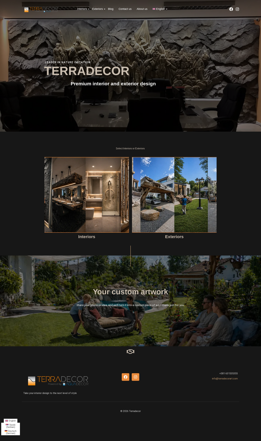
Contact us (125, 8)
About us (142, 8)
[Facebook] (231, 9)
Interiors (82, 8)
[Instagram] (237, 9)
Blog (110, 8)
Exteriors (97, 8)
